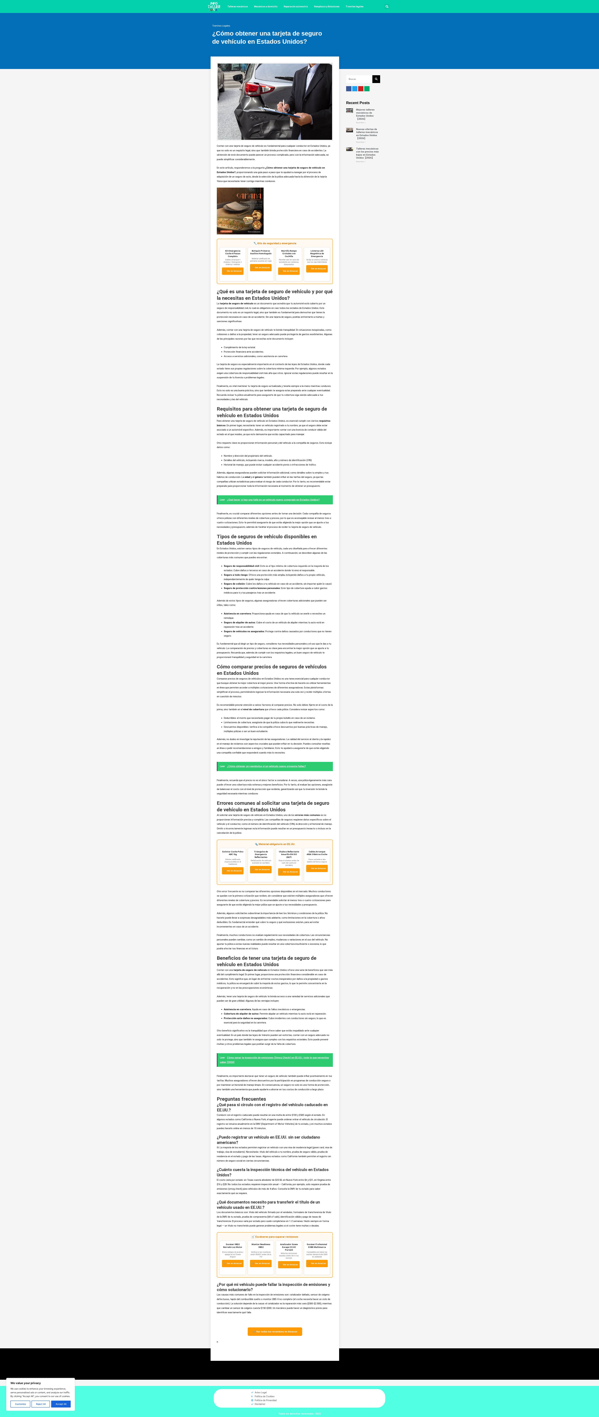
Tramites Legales (221, 25)
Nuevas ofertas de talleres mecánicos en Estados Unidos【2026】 (367, 134)
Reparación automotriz (296, 6)
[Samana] (240, 210)
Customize (20, 1404)
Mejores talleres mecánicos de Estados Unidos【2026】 (365, 114)
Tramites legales (354, 6)
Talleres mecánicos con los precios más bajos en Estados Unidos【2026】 (367, 153)
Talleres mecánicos (237, 6)
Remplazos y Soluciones (326, 6)
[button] (387, 6)
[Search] (376, 79)
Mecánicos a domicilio (266, 6)
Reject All (41, 1404)
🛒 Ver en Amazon (233, 271)
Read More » (360, 122)
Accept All (61, 1404)
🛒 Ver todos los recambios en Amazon (275, 1331)
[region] (40, 1394)
